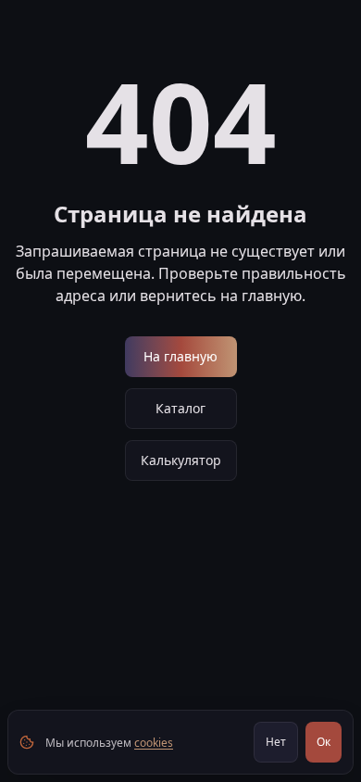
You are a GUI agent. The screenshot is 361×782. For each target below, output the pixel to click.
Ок (323, 742)
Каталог (180, 408)
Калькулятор (181, 460)
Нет (276, 742)
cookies (153, 742)
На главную (180, 356)
